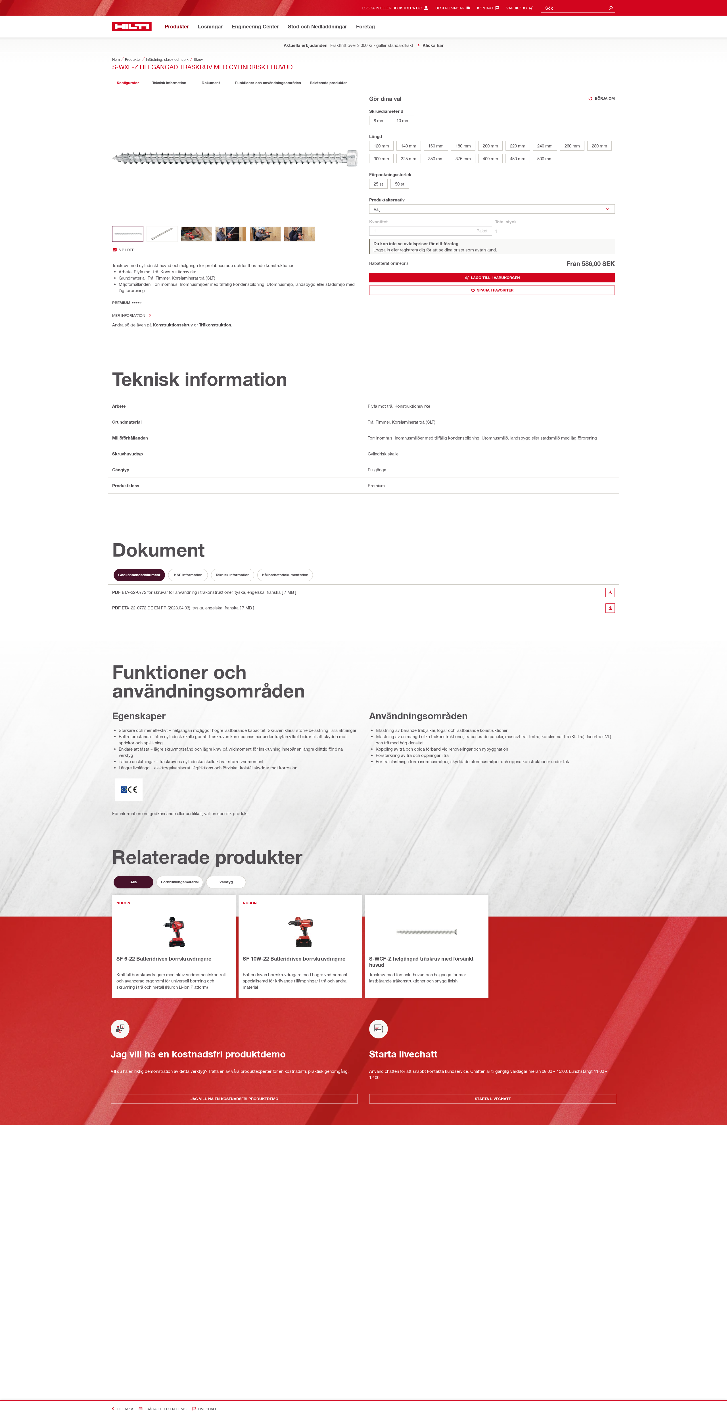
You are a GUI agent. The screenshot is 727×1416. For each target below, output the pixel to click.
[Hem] (132, 26)
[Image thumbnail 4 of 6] (230, 234)
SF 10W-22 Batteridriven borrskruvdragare (294, 958)
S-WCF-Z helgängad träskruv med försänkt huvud (421, 961)
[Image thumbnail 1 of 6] (127, 234)
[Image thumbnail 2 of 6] (162, 234)
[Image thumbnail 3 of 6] (196, 234)
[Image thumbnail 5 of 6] (265, 234)
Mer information (128, 315)
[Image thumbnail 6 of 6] (299, 234)
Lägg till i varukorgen (495, 277)
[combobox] (578, 8)
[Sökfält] (610, 8)
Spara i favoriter (495, 290)
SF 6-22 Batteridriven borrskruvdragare (163, 958)
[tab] (128, 83)
